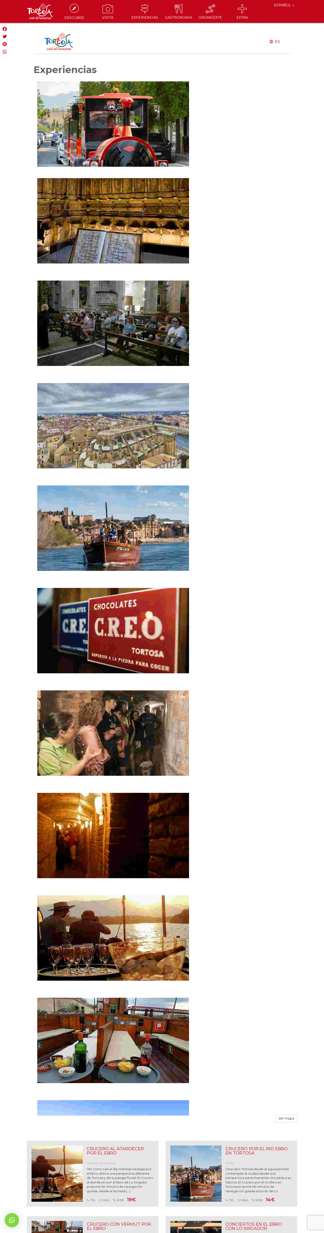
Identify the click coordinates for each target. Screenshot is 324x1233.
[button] (12, 1220)
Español (283, 5)
